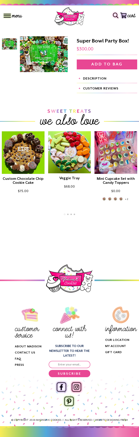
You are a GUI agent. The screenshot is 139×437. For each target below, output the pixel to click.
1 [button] (64, 214)
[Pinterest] (69, 401)
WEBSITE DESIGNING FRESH (111, 420)
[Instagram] (76, 387)
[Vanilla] (104, 199)
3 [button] (71, 214)
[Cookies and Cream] (121, 199)
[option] (44, 54)
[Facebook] (61, 387)
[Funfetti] (115, 199)
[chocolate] (110, 199)
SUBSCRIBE (69, 373)
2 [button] (68, 214)
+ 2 (126, 199)
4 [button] (74, 214)
